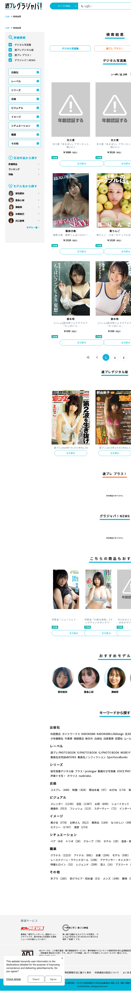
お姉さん (80, 822)
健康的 (59, 808)
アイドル (84, 855)
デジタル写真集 (22, 44)
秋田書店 (55, 734)
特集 (11, 174)
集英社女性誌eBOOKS (63, 757)
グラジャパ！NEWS (24, 60)
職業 (13, 134)
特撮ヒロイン (62, 864)
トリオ (74, 841)
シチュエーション (20, 125)
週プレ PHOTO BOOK (63, 752)
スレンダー (62, 804)
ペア (57, 841)
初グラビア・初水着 (85, 878)
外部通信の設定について (107, 972)
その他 (14, 143)
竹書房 (68, 738)
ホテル (112, 841)
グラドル (61, 855)
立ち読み (81, 163)
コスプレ (60, 790)
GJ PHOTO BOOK (108, 752)
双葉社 (119, 738)
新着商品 (13, 164)
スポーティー (106, 808)
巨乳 (84, 804)
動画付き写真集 (107, 771)
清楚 (81, 827)
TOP (7, 17)
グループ (92, 841)
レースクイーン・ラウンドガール (74, 860)
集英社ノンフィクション (92, 757)
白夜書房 (108, 738)
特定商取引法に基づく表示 (77, 972)
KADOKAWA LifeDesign (110, 734)
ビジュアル (17, 108)
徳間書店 (79, 738)
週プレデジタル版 (24, 50)
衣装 (13, 99)
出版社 (14, 72)
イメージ (16, 116)
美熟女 (101, 822)
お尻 (102, 804)
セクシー (61, 827)
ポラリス (72, 776)
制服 (80, 790)
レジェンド (87, 864)
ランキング (14, 169)
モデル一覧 (32, 227)
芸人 (107, 864)
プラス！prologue (85, 771)
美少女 (59, 822)
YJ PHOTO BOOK (87, 752)
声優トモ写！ (58, 776)
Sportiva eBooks (117, 757)
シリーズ (16, 90)
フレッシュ (81, 808)
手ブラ (59, 878)
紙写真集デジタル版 (62, 771)
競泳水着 (98, 790)
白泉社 (98, 738)
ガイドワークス (71, 734)
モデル (121, 855)
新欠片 (89, 738)
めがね (118, 790)
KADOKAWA (88, 734)
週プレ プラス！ (23, 55)
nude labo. (85, 776)
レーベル (16, 81)
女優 (103, 855)
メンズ (112, 878)
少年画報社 (56, 738)
